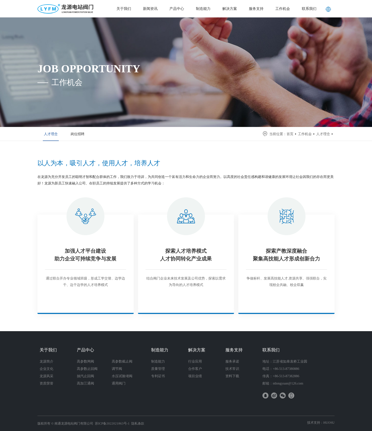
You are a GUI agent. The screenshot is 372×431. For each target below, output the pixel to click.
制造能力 (159, 350)
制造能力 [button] (203, 9)
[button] (328, 8)
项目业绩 (195, 376)
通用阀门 (119, 383)
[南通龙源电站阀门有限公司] (65, 5)
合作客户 (195, 369)
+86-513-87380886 (286, 369)
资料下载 (232, 376)
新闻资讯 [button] (150, 9)
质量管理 (158, 369)
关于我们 (48, 350)
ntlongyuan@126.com (288, 383)
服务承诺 (232, 361)
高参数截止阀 (122, 361)
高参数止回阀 (87, 369)
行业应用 (195, 361)
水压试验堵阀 (122, 376)
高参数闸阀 (85, 361)
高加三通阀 (85, 383)
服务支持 (234, 350)
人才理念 (51, 134)
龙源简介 (46, 361)
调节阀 (117, 369)
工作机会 (305, 134)
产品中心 (85, 350)
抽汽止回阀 (85, 376)
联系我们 (271, 350)
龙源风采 (46, 376)
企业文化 (46, 369)
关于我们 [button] (123, 9)
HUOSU (329, 422)
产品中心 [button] (176, 9)
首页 (290, 134)
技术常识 (232, 369)
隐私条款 (137, 423)
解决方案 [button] (229, 9)
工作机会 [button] (282, 9)
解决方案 (196, 350)
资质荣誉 (46, 383)
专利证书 (158, 376)
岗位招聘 (77, 134)
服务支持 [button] (256, 9)
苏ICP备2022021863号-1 (112, 423)
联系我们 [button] (309, 9)
